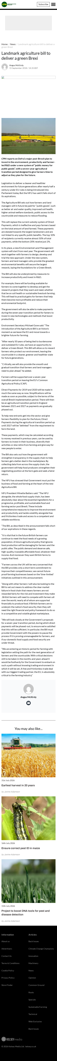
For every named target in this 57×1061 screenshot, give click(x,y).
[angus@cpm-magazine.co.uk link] (28, 703)
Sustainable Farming (37, 1007)
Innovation (33, 956)
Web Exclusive (35, 1021)
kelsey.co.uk (30, 1046)
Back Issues (33, 941)
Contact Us (6, 956)
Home (4, 44)
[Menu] (53, 4)
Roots (31, 992)
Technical (32, 1014)
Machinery (33, 963)
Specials (32, 999)
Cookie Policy (7, 970)
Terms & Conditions (10, 963)
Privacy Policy (7, 977)
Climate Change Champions (41, 948)
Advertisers (6, 948)
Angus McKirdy (16, 65)
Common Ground (36, 985)
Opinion (32, 977)
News (13, 44)
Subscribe (43, 4)
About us (5, 941)
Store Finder (7, 985)
